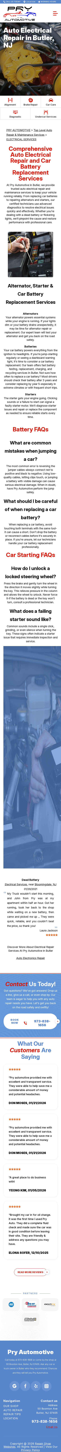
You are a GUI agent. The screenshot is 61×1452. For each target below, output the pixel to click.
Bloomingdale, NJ (45, 884)
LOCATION (10, 1418)
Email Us (52, 1427)
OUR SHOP (11, 1406)
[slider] (52, 935)
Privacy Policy (30, 1450)
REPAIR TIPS (12, 1414)
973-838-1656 (25, 1359)
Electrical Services (16, 884)
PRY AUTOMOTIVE (18, 130)
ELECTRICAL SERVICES (21, 139)
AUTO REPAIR (12, 1410)
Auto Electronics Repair (30, 958)
